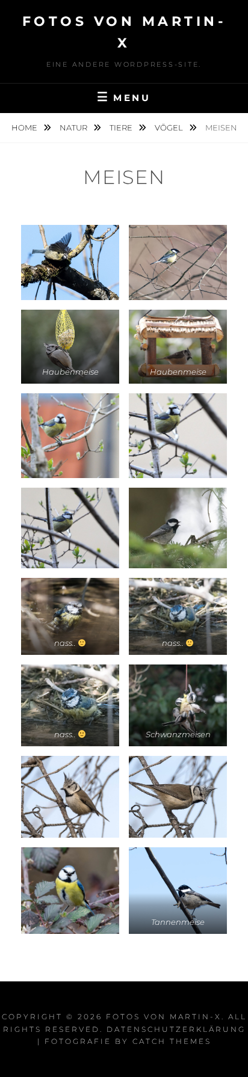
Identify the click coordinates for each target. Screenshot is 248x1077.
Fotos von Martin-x (164, 1016)
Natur (74, 127)
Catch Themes (171, 1041)
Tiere (122, 127)
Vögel (170, 127)
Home (25, 127)
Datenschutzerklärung (176, 1029)
